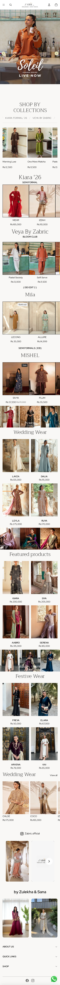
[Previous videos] (10, 861)
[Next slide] (56, 53)
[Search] (10, 4)
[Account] (49, 4)
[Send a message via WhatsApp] (54, 979)
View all (53, 775)
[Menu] (3, 4)
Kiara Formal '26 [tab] (16, 118)
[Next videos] (49, 861)
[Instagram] (33, 980)
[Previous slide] (3, 53)
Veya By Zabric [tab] (42, 118)
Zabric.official (32, 833)
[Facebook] (27, 980)
